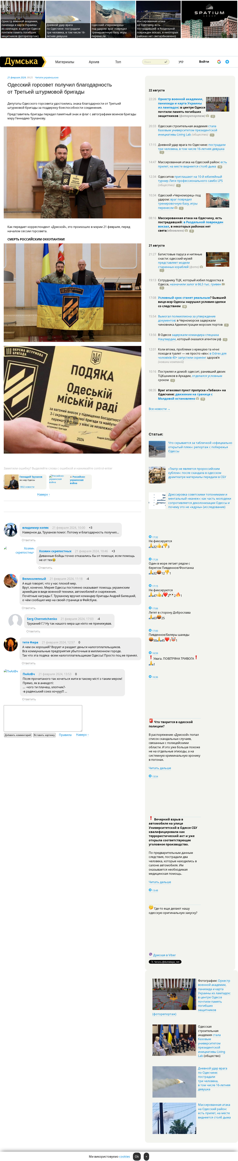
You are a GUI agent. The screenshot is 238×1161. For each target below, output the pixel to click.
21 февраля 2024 (16, 77)
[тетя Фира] (11, 650)
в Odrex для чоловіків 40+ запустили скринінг (192, 355)
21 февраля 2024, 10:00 (68, 528)
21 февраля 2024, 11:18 (66, 579)
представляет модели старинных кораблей (174, 265)
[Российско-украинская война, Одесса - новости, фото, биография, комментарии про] (59, 482)
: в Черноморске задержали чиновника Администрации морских (190, 322)
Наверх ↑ (43, 494)
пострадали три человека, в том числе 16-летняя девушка (192, 147)
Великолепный (34, 579)
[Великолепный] (11, 587)
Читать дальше (160, 768)
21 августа (157, 245)
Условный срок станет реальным (184, 298)
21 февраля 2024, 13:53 (54, 674)
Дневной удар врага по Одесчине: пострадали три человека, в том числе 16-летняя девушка (66, 30)
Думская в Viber (164, 955)
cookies (124, 1156)
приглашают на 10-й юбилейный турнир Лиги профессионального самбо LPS (190, 179)
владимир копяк (35, 528)
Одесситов (166, 177)
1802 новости (27, 486)
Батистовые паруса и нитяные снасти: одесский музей (180, 256)
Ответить (29, 540)
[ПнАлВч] (11, 671)
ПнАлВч (29, 674)
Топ (118, 62)
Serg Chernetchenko (42, 619)
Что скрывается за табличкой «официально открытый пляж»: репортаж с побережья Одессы (200, 447)
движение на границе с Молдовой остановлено (185, 396)
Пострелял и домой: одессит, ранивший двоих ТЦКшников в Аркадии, (191, 373)
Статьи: (156, 434)
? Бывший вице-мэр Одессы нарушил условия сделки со (192, 302)
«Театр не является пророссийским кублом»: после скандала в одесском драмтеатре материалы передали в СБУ (197, 473)
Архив (94, 62)
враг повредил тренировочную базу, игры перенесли (177, 203)
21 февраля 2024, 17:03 (77, 619)
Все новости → (159, 409)
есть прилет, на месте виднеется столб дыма (192, 164)
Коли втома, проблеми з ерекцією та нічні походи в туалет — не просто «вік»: (188, 351)
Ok (137, 1156)
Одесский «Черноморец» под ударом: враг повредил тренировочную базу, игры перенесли (109, 30)
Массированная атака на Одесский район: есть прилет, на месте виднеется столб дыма (214, 1111)
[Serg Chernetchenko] (15, 627)
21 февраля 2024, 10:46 (91, 551)
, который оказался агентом (198, 339)
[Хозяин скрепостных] (19, 552)
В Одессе (165, 335)
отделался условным (207, 376)
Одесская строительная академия (183, 126)
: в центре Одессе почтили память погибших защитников (181, 111)
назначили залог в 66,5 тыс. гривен (195, 284)
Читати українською (47, 77)
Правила (65, 735)
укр (181, 61)
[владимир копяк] (11, 536)
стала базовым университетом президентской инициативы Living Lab (187, 130)
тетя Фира (30, 642)
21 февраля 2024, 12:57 (58, 642)
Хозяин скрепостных (55, 551)
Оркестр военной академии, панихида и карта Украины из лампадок (180, 103)
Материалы (64, 62)
